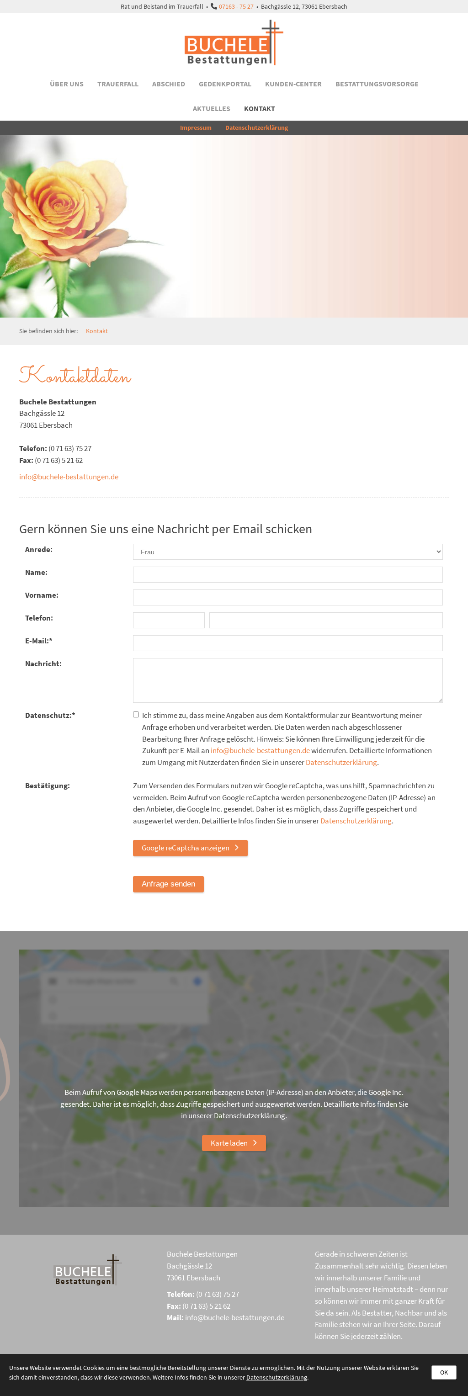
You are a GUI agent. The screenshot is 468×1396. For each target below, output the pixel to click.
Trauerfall (117, 83)
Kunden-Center (293, 83)
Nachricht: (43, 663)
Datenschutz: (50, 715)
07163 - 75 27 (236, 6)
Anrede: (39, 549)
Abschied (168, 83)
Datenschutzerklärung (256, 127)
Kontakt (259, 108)
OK (444, 1372)
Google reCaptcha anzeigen (185, 848)
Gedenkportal (225, 83)
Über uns (67, 83)
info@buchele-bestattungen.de (68, 477)
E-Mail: (39, 641)
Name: (36, 572)
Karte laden (229, 1143)
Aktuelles (211, 108)
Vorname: (41, 595)
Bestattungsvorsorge (377, 83)
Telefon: (39, 618)
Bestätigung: (47, 785)
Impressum (196, 127)
